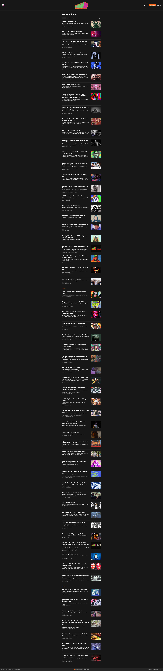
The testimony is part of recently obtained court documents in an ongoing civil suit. (75, 360)
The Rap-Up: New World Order (71, 367)
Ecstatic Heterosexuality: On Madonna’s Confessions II (74, 462)
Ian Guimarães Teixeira (70, 628)
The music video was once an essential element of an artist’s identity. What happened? (75, 86)
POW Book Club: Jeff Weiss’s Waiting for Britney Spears (74, 345)
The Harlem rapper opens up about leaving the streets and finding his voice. (75, 260)
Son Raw (66, 528)
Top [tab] (67, 18)
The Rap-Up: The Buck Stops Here (72, 611)
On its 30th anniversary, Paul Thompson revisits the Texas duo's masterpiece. (74, 271)
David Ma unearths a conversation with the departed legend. (75, 444)
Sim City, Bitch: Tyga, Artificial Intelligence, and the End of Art (74, 236)
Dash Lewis (69, 262)
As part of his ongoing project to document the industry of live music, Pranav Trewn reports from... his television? (75, 144)
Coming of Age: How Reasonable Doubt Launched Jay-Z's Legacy (73, 523)
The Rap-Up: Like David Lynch (71, 130)
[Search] (144, 5)
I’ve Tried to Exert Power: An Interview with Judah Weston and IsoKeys (74, 42)
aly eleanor (68, 605)
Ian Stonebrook (70, 382)
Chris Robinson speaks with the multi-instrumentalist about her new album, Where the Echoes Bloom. (75, 636)
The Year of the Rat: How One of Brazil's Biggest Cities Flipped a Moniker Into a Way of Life (75, 622)
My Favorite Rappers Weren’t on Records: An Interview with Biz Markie (75, 441)
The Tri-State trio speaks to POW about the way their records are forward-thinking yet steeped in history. (75, 391)
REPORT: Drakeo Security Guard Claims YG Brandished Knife (74, 357)
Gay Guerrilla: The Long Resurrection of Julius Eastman (75, 411)
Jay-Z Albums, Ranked (68, 502)
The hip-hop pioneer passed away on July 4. (71, 217)
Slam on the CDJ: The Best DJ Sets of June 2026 (74, 472)
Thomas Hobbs (70, 69)
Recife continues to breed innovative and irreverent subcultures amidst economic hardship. (73, 626)
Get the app (86, 669)
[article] (81, 24)
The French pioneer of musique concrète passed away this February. (75, 603)
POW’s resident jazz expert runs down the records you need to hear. (75, 24)
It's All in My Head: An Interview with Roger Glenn (74, 399)
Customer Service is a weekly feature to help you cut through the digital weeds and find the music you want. (75, 337)
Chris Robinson (70, 26)
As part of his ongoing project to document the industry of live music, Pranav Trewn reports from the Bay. (75, 453)
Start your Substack (79, 669)
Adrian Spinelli (68, 426)
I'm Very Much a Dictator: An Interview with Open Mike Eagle (74, 152)
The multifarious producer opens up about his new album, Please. (75, 304)
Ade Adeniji (67, 230)
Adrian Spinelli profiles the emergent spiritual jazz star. (74, 425)
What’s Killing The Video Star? (71, 84)
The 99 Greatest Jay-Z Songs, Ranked (73, 534)
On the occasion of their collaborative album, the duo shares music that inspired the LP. (75, 659)
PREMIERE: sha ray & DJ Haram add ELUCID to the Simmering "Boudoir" (75, 108)
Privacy (9, 669)
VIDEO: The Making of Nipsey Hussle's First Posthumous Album (74, 164)
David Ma (69, 446)
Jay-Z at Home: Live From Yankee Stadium (74, 483)
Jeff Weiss (69, 57)
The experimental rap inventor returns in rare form (73, 434)
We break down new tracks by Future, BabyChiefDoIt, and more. (74, 556)
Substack (150, 669)
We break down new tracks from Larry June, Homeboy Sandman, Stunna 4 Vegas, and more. (74, 495)
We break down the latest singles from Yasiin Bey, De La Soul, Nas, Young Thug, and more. (75, 34)
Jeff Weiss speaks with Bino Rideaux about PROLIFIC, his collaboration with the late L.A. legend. (74, 167)
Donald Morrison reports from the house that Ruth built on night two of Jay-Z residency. (75, 485)
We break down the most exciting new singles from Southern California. (75, 281)
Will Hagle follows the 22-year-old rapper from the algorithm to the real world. (75, 198)
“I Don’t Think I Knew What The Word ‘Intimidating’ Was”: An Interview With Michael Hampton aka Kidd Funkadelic (75, 95)
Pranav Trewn (68, 146)
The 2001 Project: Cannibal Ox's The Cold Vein (74, 644)
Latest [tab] (64, 18)
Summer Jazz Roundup (69, 21)
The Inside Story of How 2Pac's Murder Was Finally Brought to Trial (75, 119)
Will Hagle (68, 200)
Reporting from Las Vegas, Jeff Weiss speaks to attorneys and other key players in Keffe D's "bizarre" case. (75, 123)
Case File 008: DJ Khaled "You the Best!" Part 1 (75, 247)
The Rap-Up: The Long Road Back (72, 31)
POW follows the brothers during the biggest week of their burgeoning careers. (75, 45)
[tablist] (68, 18)
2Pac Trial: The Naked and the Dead (72, 53)
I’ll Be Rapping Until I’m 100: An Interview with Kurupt (75, 63)
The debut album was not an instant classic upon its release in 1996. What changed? (75, 526)
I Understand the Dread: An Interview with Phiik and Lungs (74, 564)
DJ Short (67, 218)
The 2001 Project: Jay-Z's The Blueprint (73, 512)
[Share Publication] (147, 5)
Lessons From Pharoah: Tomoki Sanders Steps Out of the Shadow (74, 422)
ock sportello (68, 240)
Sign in (159, 5)
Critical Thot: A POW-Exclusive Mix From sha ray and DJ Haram (75, 656)
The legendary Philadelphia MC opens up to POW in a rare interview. (75, 327)
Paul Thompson (68, 113)
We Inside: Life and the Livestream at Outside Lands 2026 (75, 141)
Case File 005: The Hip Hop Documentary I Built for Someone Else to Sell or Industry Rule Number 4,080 (75, 544)
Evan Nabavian (68, 435)
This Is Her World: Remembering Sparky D (74, 215)
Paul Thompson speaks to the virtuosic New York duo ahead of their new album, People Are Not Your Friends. (75, 568)
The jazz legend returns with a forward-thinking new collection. (73, 403)
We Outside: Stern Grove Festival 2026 (73, 451)
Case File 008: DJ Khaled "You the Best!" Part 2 (75, 187)
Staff (66, 507)
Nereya (66, 581)
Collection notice (17, 669)
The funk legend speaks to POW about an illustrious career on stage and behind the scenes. (75, 100)
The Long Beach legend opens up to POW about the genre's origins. (75, 228)
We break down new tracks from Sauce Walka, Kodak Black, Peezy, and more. (75, 613)
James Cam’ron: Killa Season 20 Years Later (75, 377)
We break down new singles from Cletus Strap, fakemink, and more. (75, 208)
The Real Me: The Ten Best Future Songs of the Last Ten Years (74, 312)
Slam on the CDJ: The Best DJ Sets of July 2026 (74, 175)
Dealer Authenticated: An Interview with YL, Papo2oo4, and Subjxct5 (75, 388)
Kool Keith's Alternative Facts (70, 432)
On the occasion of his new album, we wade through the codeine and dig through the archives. (74, 316)
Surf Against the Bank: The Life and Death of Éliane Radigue (75, 600)
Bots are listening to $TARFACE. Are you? (71, 239)
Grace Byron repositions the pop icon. (70, 464)
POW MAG (67, 169)
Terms (12, 669)
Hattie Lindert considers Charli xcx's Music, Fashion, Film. (74, 295)
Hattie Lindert (68, 296)
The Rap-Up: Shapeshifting (70, 554)
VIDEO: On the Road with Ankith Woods (73, 196)
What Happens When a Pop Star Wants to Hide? (74, 292)
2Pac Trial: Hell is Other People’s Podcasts (74, 74)
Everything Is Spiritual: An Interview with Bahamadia (74, 324)
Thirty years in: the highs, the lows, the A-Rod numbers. (74, 535)
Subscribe (152, 5)
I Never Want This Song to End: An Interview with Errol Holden (75, 256)
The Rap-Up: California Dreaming (72, 279)
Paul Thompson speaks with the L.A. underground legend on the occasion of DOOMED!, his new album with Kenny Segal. (75, 156)
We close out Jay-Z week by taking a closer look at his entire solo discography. (75, 505)
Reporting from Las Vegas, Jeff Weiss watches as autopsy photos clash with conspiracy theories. (74, 55)
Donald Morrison (68, 210)
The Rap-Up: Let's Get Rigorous (71, 206)
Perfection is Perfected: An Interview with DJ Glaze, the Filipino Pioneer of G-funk (75, 225)
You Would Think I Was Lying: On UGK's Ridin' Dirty (75, 268)
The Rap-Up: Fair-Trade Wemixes (72, 492)
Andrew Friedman (70, 650)
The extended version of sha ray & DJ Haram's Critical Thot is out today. (75, 111)
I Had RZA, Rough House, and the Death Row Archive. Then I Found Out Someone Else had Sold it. (75, 548)
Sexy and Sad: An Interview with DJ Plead (74, 302)
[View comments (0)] (72, 28)
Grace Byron (67, 466)
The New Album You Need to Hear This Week (75, 335)
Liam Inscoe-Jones (69, 416)
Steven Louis (67, 497)
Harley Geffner (68, 283)
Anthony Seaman (69, 47)
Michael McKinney (69, 180)
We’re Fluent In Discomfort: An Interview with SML (75, 576)
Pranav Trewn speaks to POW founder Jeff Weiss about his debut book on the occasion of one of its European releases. (75, 348)
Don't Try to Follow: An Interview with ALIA (74, 634)
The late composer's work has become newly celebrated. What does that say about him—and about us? (74, 414)
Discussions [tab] (72, 18)
